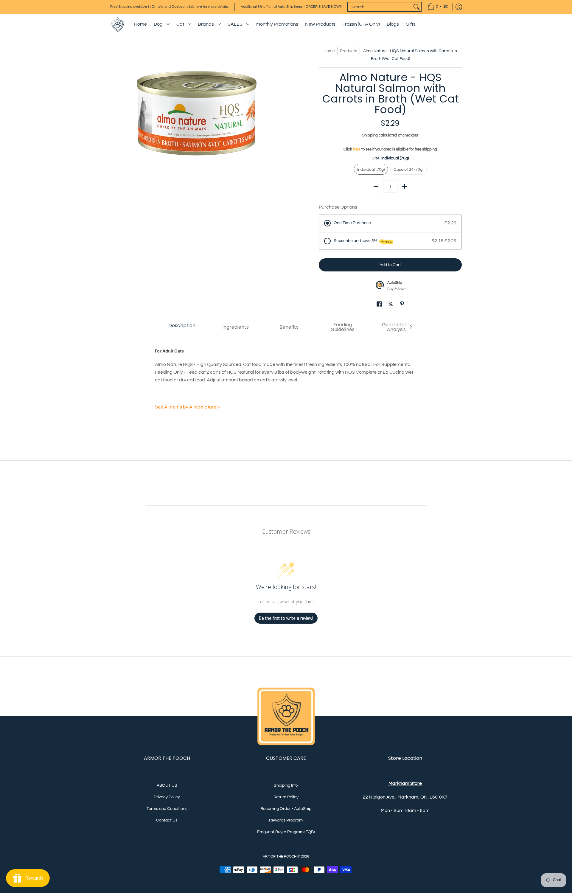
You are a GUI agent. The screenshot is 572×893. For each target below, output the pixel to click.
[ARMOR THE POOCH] (117, 24)
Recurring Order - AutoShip (285, 809)
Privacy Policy (167, 797)
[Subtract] (376, 186)
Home (329, 51)
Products (348, 51)
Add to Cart (390, 265)
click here (194, 7)
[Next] (410, 326)
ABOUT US (167, 785)
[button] (379, 305)
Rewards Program (286, 820)
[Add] (404, 186)
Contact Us (167, 820)
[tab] (182, 327)
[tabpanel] (286, 380)
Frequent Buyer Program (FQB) (286, 832)
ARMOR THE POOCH (279, 856)
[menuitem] (438, 7)
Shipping (370, 135)
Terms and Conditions (167, 809)
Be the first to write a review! (286, 618)
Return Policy (286, 797)
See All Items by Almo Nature (187, 407)
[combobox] (380, 6)
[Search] (416, 6)
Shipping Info (286, 785)
